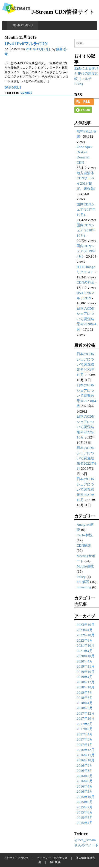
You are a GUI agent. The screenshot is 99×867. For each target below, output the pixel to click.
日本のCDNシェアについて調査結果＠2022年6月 (86, 458)
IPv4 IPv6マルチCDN (26, 43)
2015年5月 (85, 818)
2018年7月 (85, 692)
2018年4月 (85, 703)
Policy (81, 577)
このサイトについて (16, 858)
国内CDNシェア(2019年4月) (86, 251)
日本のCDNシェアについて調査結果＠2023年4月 (86, 395)
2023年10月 (86, 625)
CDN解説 (26, 93)
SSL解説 (83, 582)
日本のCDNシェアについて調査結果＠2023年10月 (85, 364)
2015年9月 (85, 802)
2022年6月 (85, 640)
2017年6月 (85, 729)
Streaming (84, 587)
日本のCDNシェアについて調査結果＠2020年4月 (86, 319)
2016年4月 (85, 786)
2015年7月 (85, 807)
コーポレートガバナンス (52, 858)
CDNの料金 (85, 282)
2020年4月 (85, 661)
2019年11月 (86, 666)
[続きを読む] (13, 87)
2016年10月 (86, 760)
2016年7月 (85, 776)
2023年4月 (85, 630)
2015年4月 (85, 823)
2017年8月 (85, 724)
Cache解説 (85, 535)
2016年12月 (86, 750)
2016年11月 (86, 755)
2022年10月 (86, 635)
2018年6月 (85, 698)
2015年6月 (85, 812)
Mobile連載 (85, 566)
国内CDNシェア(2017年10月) (86, 209)
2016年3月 (85, 791)
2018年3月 (85, 708)
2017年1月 (85, 745)
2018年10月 (86, 687)
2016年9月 (85, 765)
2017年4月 (85, 734)
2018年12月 (86, 682)
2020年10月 (86, 656)
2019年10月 (86, 672)
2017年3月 (85, 739)
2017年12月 (86, 713)
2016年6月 (85, 781)
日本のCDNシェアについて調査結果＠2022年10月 (85, 427)
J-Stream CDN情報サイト (63, 12)
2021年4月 (85, 651)
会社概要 (55, 862)
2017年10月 (86, 718)
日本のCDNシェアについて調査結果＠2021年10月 (85, 489)
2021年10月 (86, 645)
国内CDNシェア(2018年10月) (86, 230)
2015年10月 (86, 797)
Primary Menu (22, 25)
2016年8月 (85, 770)
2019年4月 (85, 677)
